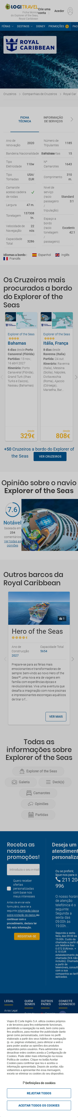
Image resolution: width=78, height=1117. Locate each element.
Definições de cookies (40, 1083)
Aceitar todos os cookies (39, 1105)
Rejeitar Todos (39, 1093)
